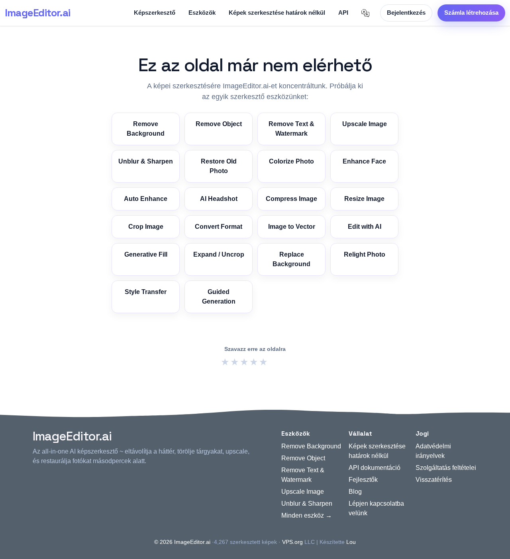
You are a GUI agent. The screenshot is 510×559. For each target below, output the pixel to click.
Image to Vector (291, 226)
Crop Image (145, 226)
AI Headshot (218, 198)
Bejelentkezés (406, 12)
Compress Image (291, 198)
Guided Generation (218, 296)
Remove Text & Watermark (291, 129)
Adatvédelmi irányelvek (433, 451)
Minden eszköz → (306, 515)
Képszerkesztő (154, 12)
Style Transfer (146, 291)
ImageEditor (37, 12)
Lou (351, 542)
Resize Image (364, 198)
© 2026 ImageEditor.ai (182, 542)
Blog (355, 491)
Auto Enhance (145, 198)
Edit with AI (364, 226)
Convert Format (218, 226)
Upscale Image (364, 124)
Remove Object (219, 124)
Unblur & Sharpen (145, 161)
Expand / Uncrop (218, 254)
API (343, 12)
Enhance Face (364, 161)
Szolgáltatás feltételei (446, 467)
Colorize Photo (291, 161)
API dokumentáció (374, 467)
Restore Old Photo (219, 166)
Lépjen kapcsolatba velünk (376, 508)
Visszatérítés (434, 479)
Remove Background (146, 129)
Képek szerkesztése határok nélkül (277, 12)
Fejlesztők (363, 479)
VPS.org (292, 542)
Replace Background (291, 259)
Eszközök (202, 12)
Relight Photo (364, 254)
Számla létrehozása (471, 12)
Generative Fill (145, 254)
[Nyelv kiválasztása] (365, 13)
